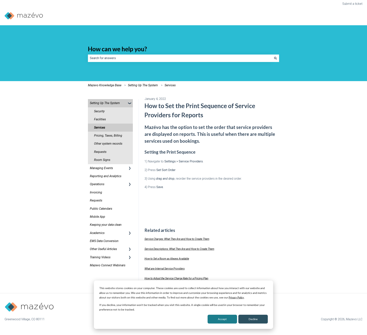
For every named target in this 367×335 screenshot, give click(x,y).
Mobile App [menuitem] (97, 216)
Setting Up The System (143, 85)
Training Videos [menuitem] (100, 257)
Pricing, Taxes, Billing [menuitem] (108, 135)
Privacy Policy (236, 297)
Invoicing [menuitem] (96, 192)
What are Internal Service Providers (165, 268)
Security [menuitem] (99, 111)
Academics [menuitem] (97, 233)
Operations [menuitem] (97, 184)
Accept (222, 319)
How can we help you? (117, 49)
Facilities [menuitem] (100, 119)
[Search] (275, 58)
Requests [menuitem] (100, 152)
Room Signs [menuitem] (102, 160)
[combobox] (180, 58)
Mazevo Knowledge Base (104, 85)
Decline (253, 319)
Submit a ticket (352, 4)
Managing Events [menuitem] (101, 168)
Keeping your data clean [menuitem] (106, 225)
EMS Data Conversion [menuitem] (104, 241)
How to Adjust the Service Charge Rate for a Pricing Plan (176, 278)
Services (170, 85)
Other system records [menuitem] (108, 143)
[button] (130, 103)
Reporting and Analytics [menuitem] (105, 176)
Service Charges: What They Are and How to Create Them (177, 238)
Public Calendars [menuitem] (101, 208)
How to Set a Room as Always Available (167, 258)
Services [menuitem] (99, 127)
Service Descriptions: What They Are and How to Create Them (179, 248)
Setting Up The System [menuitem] (105, 103)
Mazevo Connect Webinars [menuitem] (107, 265)
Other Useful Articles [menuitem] (103, 249)
